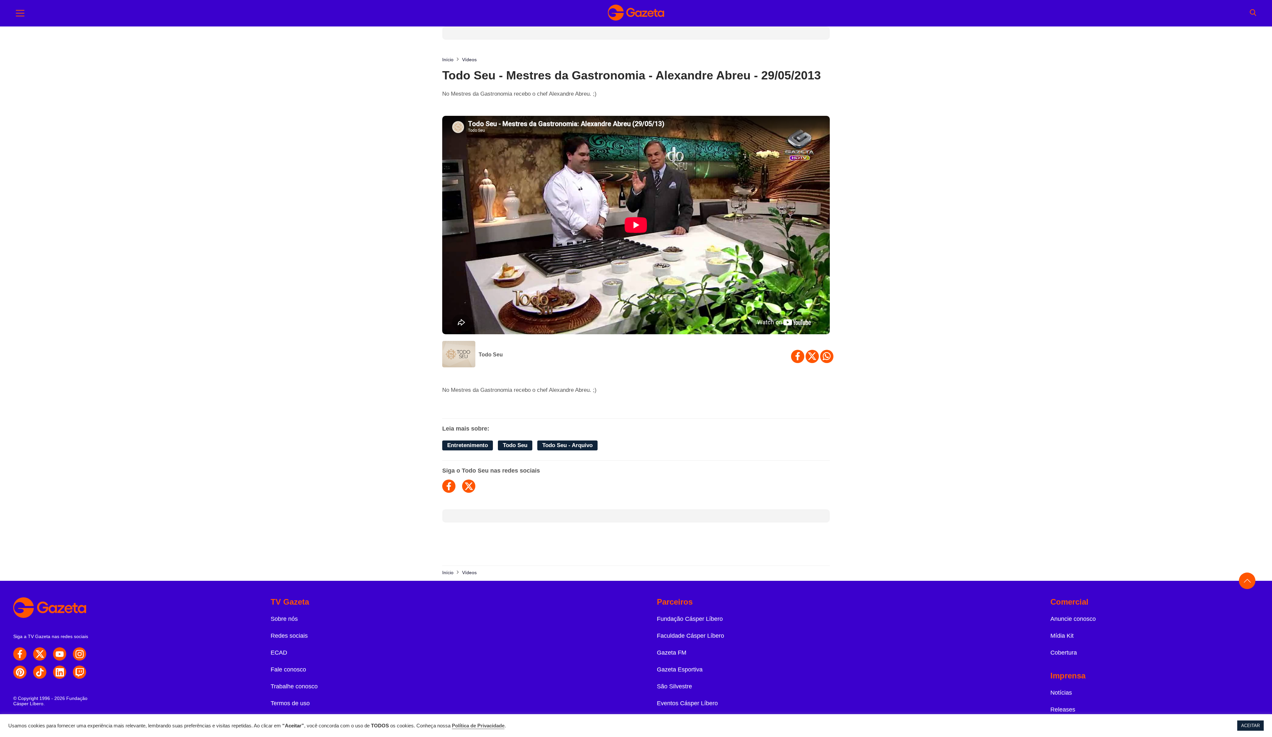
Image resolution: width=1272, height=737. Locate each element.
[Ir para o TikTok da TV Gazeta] (39, 672)
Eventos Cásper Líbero (687, 703)
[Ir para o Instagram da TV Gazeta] (79, 654)
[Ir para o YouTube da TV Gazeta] (59, 654)
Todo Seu (491, 354)
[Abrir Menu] (20, 13)
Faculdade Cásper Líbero (690, 635)
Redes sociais (289, 635)
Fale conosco (288, 669)
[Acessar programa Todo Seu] (458, 355)
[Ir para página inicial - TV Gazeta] (636, 13)
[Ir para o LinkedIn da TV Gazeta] (59, 672)
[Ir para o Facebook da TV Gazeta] (19, 654)
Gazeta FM (671, 652)
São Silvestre (674, 686)
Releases (1062, 709)
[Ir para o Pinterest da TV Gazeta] (19, 672)
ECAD (279, 652)
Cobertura (1063, 652)
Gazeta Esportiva (680, 669)
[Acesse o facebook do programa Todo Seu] (448, 486)
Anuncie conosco (1073, 619)
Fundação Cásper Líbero (690, 619)
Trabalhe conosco (294, 686)
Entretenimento (467, 445)
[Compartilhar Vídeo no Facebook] (797, 356)
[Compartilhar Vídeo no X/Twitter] (812, 356)
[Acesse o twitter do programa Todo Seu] (468, 486)
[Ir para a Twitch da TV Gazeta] (79, 672)
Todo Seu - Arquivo (567, 445)
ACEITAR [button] (1250, 725)
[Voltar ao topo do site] (1247, 581)
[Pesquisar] (1253, 13)
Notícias (1061, 692)
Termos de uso (290, 703)
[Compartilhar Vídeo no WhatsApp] (826, 356)
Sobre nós (284, 619)
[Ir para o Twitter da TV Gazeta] (39, 654)
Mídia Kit (1062, 635)
